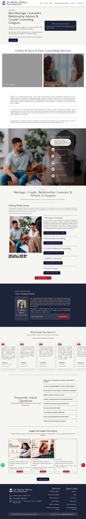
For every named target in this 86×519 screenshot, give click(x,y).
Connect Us (83, 465)
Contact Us (81, 3)
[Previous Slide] (2, 355)
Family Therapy (55, 501)
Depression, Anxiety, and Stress (53, 508)
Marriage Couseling (54, 491)
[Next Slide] (84, 355)
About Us (74, 491)
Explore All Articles (43, 479)
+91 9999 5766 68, (17, 495)
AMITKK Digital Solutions (68, 514)
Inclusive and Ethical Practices (61, 3)
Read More (19, 471)
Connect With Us (63, 316)
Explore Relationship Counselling (53, 243)
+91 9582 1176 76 (26, 495)
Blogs (51, 3)
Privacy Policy (73, 501)
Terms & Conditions (71, 504)
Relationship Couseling (53, 494)
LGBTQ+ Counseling (54, 504)
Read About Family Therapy (52, 273)
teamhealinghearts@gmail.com (19, 498)
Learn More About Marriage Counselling (55, 233)
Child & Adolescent (54, 498)
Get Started (13, 40)
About (46, 3)
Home (41, 3)
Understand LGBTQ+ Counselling (53, 263)
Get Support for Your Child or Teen (53, 253)
